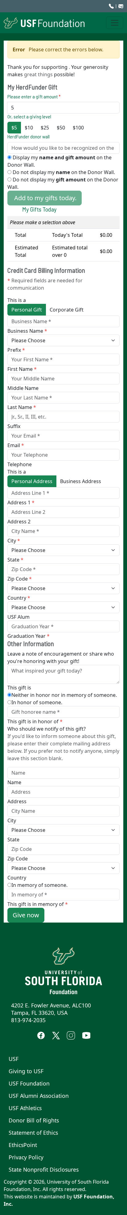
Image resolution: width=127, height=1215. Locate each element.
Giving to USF (26, 1071)
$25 (45, 127)
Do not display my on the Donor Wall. (63, 172)
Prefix (16, 350)
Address (17, 801)
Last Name (21, 407)
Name (14, 782)
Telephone (19, 464)
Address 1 (21, 502)
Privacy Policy (26, 1157)
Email (15, 445)
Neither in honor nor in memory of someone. (64, 695)
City (13, 540)
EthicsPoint (23, 1145)
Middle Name (23, 388)
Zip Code (19, 578)
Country (18, 597)
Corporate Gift (67, 309)
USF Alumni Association (39, 1095)
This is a (16, 300)
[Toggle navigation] (114, 23)
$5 (14, 127)
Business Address (80, 481)
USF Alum (18, 616)
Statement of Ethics (33, 1132)
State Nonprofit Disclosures (44, 1169)
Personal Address (31, 481)
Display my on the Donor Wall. (59, 161)
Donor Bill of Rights (34, 1120)
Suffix (13, 426)
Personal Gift (26, 309)
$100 (78, 127)
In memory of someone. (39, 885)
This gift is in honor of (35, 721)
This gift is (19, 687)
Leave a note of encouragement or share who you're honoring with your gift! (60, 657)
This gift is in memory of (37, 904)
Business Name (27, 331)
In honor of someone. (36, 702)
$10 (29, 127)
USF (13, 1058)
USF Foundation (29, 1083)
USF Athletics (25, 1108)
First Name (22, 369)
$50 (61, 127)
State (15, 559)
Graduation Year (28, 636)
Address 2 (19, 521)
